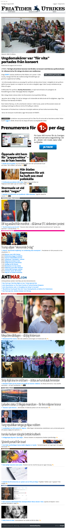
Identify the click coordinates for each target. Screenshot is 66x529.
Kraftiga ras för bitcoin (11, 264)
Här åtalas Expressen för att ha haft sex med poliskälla (32, 174)
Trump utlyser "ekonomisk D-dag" (17, 247)
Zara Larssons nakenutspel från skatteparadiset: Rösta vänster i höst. (23, 502)
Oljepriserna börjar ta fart (12, 261)
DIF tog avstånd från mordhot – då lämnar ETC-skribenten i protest (32, 223)
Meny (54, 12)
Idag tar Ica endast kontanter (13, 272)
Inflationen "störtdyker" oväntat (14, 259)
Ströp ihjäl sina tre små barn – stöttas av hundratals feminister (30, 380)
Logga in (7, 120)
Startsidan (11, 12)
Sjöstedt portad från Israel (13, 441)
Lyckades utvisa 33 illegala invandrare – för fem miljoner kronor (31, 404)
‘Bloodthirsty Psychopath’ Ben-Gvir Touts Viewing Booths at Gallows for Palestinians (28, 289)
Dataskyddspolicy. (35, 525)
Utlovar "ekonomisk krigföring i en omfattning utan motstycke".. (22, 250)
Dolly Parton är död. (9, 520)
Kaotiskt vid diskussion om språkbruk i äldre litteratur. (19, 194)
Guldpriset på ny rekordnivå (13, 262)
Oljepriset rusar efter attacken (14, 267)
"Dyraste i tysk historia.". (10, 407)
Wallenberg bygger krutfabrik (13, 256)
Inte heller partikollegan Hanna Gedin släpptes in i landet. (20, 445)
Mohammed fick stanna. (10, 339)
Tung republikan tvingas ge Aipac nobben (20, 424)
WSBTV (7, 74)
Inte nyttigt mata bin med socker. (13, 465)
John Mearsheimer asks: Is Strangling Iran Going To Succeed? (21, 287)
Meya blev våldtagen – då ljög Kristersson (20, 335)
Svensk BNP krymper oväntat (13, 269)
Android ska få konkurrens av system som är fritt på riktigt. (20, 482)
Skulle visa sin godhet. (9, 163)
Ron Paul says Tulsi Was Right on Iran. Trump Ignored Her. (20, 283)
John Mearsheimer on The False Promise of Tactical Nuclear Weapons (23, 285)
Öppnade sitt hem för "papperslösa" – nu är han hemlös (15, 157)
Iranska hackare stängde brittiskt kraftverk (20, 434)
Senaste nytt (33, 12)
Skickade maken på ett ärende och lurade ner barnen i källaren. (21, 383)
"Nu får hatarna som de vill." (11, 227)
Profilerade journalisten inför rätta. (13, 182)
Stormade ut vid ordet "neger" (12, 189)
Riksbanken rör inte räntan (13, 266)
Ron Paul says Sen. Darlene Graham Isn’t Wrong (17, 291)
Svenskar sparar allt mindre (13, 271)
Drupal (62, 525)
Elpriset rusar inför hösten (12, 254)
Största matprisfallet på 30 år (13, 257)
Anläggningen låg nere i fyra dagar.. (13, 437)
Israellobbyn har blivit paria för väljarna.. (15, 428)
